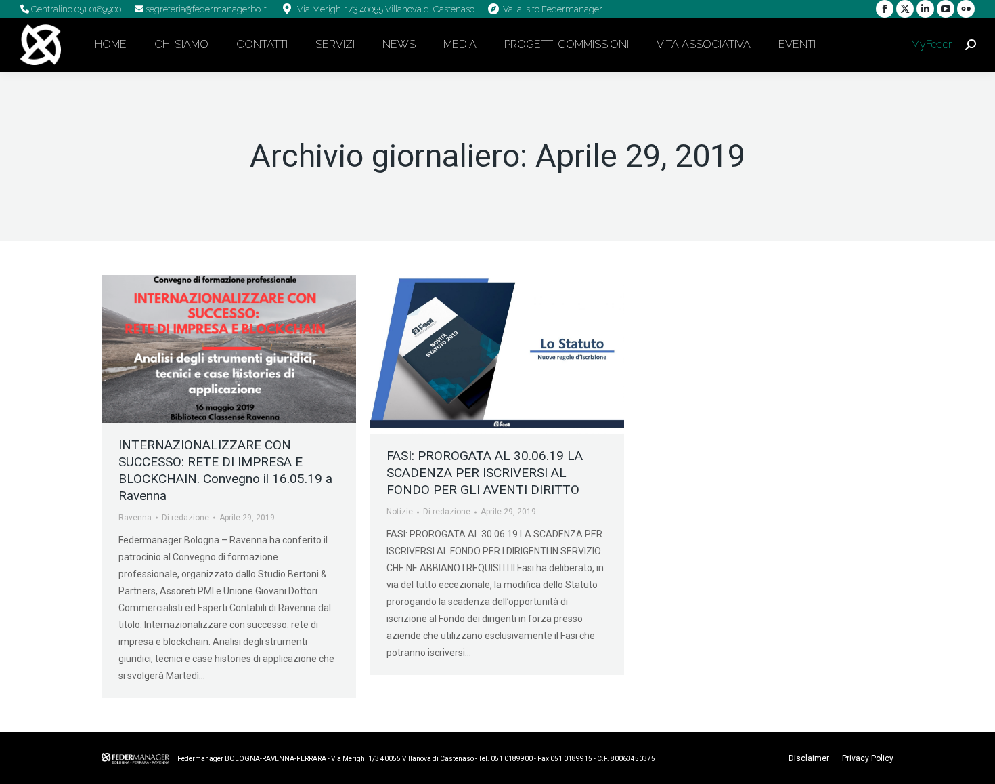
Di (185, 517)
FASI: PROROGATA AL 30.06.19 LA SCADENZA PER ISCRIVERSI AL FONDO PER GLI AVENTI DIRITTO (484, 472)
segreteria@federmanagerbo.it (205, 9)
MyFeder (930, 44)
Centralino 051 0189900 (75, 9)
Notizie (399, 511)
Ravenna (135, 517)
